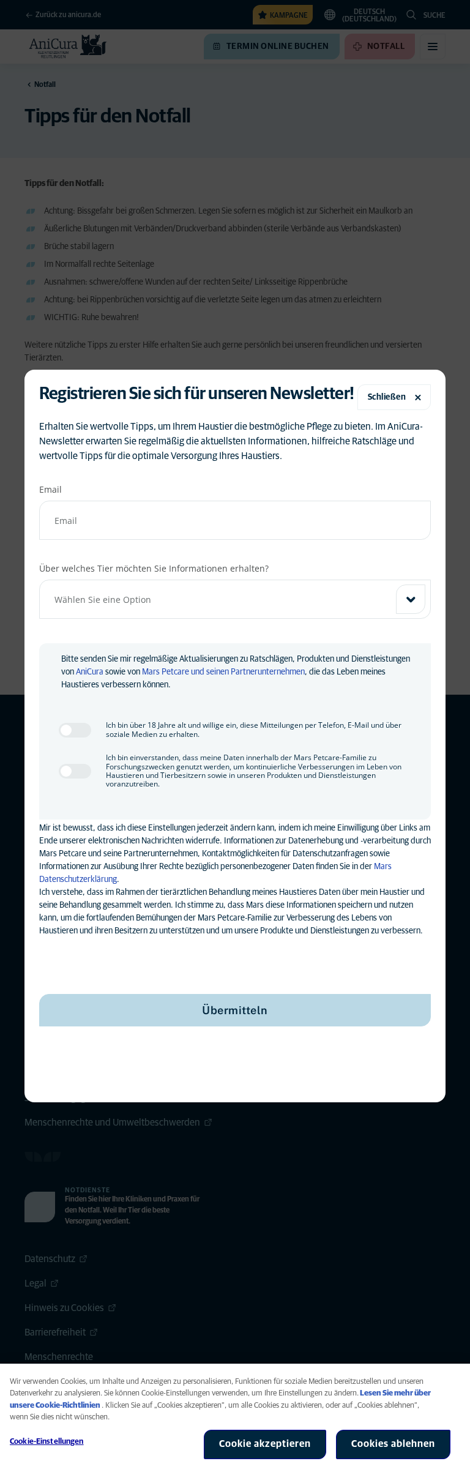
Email (50, 489)
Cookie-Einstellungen (47, 1442)
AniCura (89, 672)
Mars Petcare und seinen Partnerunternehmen (223, 672)
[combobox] (235, 599)
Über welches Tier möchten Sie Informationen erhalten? (154, 568)
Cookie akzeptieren (265, 1444)
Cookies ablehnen (393, 1444)
